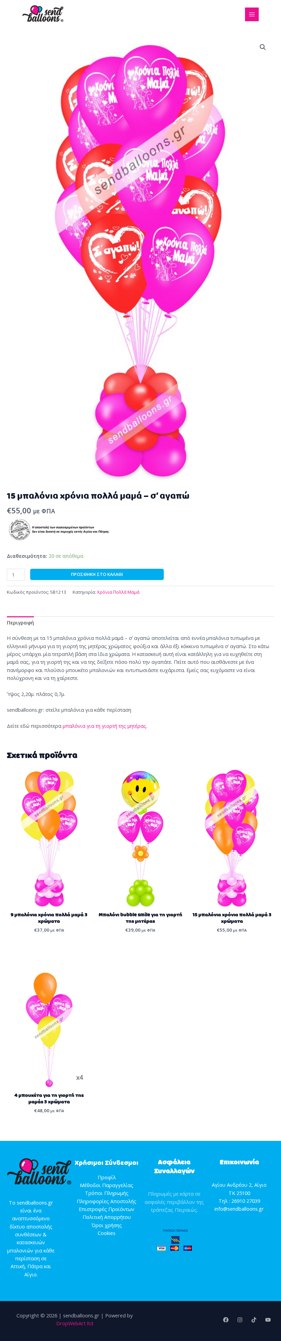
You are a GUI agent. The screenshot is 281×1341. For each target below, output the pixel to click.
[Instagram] (240, 1320)
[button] (263, 47)
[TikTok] (254, 1320)
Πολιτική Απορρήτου (107, 1216)
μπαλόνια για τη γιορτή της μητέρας (104, 725)
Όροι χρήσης (106, 1225)
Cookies (106, 1233)
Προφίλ (107, 1177)
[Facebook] (226, 1320)
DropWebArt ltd (74, 1323)
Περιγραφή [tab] (20, 622)
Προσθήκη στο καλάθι (97, 574)
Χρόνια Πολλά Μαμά (118, 592)
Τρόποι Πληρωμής (107, 1192)
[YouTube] (268, 1320)
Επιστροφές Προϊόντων (106, 1209)
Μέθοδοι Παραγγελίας (106, 1185)
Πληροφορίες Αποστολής (106, 1201)
